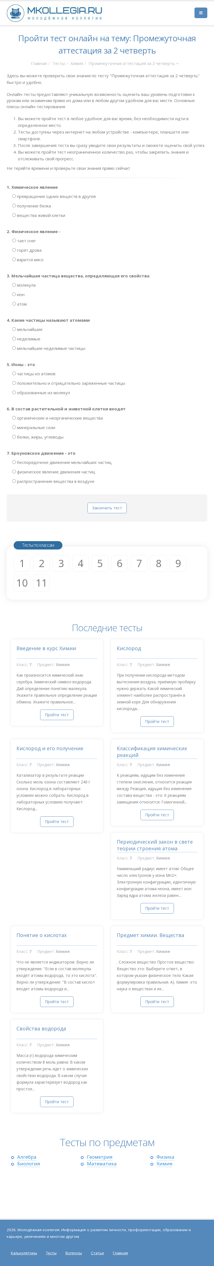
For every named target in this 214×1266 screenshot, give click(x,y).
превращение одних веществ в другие (56, 196)
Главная (39, 63)
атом (21, 304)
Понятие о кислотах (41, 935)
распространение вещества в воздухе (55, 481)
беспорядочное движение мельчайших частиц (64, 462)
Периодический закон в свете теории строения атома (155, 845)
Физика (165, 1157)
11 (41, 583)
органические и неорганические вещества (59, 418)
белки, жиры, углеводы (40, 437)
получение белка (33, 206)
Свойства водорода (41, 1028)
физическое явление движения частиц (55, 472)
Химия (76, 63)
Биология (28, 1163)
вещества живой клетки (40, 215)
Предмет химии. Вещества (150, 935)
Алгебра (27, 1157)
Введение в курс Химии (46, 648)
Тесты (58, 63)
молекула (26, 285)
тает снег (26, 240)
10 (22, 583)
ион (20, 294)
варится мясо (29, 259)
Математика (102, 1163)
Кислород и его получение (49, 748)
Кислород (129, 648)
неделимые (28, 339)
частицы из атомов (35, 373)
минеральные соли (35, 427)
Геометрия (100, 1157)
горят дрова (29, 250)
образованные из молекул (43, 392)
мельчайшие (29, 329)
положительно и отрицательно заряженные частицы (70, 383)
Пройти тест (57, 714)
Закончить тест (107, 507)
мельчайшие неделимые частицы (50, 348)
